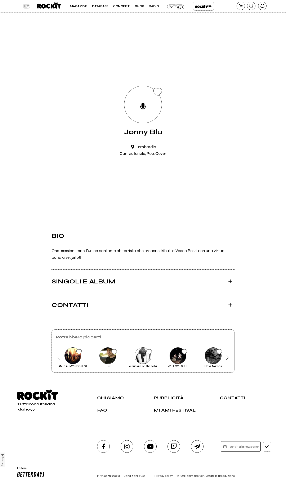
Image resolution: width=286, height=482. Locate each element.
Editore (20, 470)
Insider (175, 6)
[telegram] (197, 446)
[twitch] (173, 446)
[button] (59, 357)
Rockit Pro (203, 6)
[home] (49, 6)
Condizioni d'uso (135, 476)
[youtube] (150, 446)
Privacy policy (164, 476)
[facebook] (103, 446)
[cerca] (251, 6)
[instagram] (127, 446)
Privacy (2, 461)
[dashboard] (262, 6)
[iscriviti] (267, 447)
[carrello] (241, 6)
